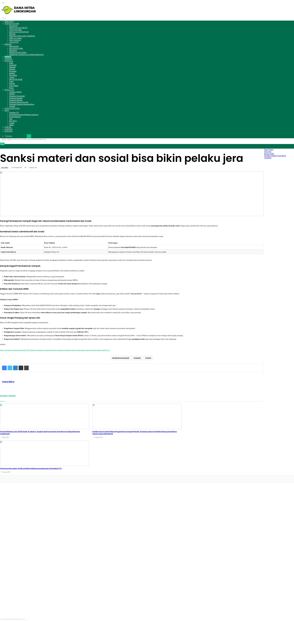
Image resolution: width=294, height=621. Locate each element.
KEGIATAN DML (16, 48)
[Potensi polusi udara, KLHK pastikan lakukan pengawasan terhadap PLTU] (44, 453)
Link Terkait (13, 86)
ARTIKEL (9, 59)
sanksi (148, 358)
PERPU (12, 94)
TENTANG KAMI (12, 24)
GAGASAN (13, 42)
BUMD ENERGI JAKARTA (275, 156)
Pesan (11, 88)
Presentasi (12, 71)
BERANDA (9, 22)
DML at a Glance (15, 38)
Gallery (12, 77)
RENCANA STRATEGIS (19, 32)
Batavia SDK (269, 154)
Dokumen (12, 65)
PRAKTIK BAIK (15, 79)
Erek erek (267, 152)
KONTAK (9, 131)
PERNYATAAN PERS (17, 53)
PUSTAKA (9, 61)
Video (11, 82)
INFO (7, 110)
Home (3, 139)
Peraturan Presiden (16, 98)
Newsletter (13, 75)
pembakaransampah (121, 358)
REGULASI (9, 90)
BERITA (8, 57)
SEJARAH (13, 26)
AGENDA (9, 129)
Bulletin (12, 73)
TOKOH (8, 127)
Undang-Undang (15, 92)
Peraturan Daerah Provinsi (18, 102)
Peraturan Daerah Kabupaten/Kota (21, 104)
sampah (138, 358)
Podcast (12, 84)
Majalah (12, 69)
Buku (11, 63)
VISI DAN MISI (15, 30)
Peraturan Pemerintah (17, 96)
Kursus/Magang (15, 117)
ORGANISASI (15, 40)
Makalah (12, 67)
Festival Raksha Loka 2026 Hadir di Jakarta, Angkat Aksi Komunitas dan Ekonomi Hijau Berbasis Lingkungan (40, 432)
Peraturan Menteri (15, 100)
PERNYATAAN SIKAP (18, 28)
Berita (9, 139)
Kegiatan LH (14, 113)
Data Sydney (269, 150)
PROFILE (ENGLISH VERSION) (22, 36)
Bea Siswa (13, 121)
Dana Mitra (4, 167)
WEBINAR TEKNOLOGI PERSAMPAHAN (26, 55)
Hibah (11, 125)
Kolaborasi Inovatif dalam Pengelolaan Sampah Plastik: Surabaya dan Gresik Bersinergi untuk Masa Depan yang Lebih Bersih (134, 432)
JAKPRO (267, 158)
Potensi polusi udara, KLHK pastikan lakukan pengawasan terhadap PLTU (31, 468)
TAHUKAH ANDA (12, 108)
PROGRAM (13, 46)
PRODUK (13, 50)
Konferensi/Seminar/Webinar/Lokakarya (23, 115)
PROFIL (12, 34)
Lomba (11, 123)
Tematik (12, 106)
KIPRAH (8, 44)
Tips (10, 119)
